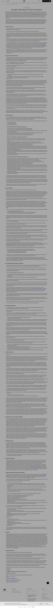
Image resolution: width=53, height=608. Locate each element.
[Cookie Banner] (26, 605)
